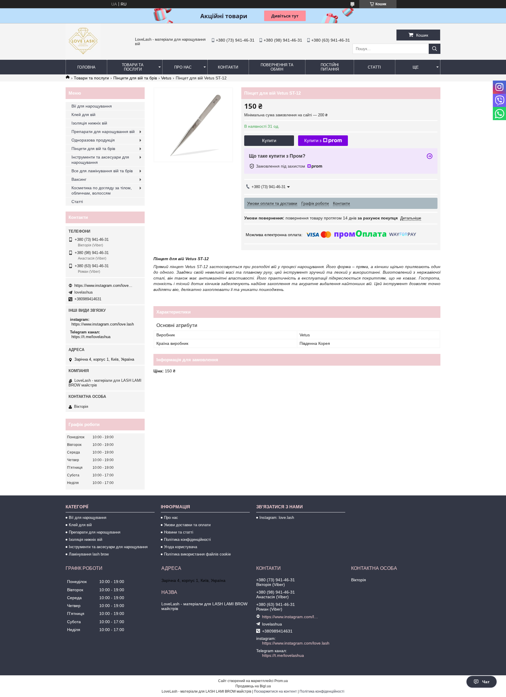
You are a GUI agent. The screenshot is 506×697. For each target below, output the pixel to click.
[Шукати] (434, 49)
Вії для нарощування (91, 106)
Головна (86, 67)
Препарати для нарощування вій (103, 131)
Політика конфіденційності (187, 539)
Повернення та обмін (277, 67)
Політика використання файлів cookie (197, 554)
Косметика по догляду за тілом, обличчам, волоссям (101, 190)
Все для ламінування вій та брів (102, 170)
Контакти (228, 67)
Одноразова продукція (93, 140)
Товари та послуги (132, 67)
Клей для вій (83, 114)
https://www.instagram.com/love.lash (103, 285)
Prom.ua (281, 681)
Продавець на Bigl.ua (253, 686)
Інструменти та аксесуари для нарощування (100, 160)
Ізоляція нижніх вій (89, 123)
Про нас (183, 67)
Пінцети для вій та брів (135, 78)
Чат (486, 681)
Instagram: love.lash (276, 517)
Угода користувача (180, 547)
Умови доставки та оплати (187, 525)
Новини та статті (178, 532)
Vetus (166, 78)
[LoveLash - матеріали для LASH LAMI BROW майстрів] (83, 57)
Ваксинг (78, 179)
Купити (269, 140)
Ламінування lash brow (89, 554)
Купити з (313, 140)
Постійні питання (330, 67)
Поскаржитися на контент (275, 691)
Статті (374, 67)
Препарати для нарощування (94, 532)
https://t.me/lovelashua (90, 337)
